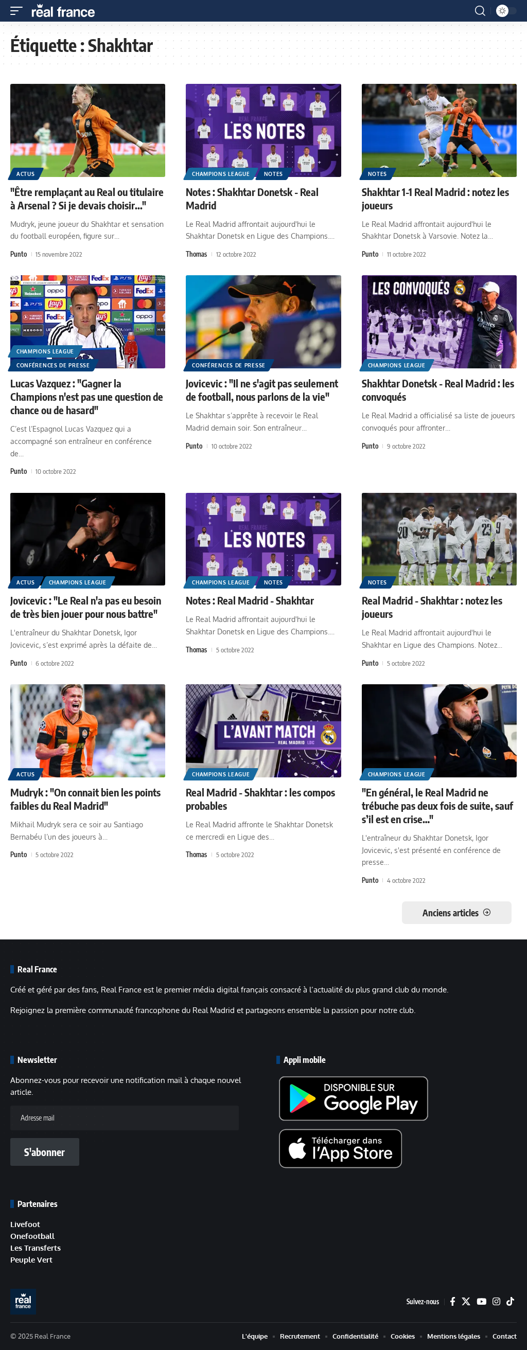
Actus (25, 174)
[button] (19, 11)
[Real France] (68, 11)
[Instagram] (496, 1301)
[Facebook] (452, 1301)
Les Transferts (35, 1248)
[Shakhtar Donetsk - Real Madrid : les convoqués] (439, 321)
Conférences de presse (53, 365)
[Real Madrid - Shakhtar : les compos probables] (263, 730)
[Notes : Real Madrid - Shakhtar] (263, 539)
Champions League (221, 174)
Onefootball (32, 1236)
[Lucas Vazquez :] (87, 321)
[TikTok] (510, 1301)
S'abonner (44, 1152)
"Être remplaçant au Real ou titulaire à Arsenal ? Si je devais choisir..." (87, 198)
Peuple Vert (31, 1260)
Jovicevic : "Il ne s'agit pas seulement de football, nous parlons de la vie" (262, 390)
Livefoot (25, 1224)
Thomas (196, 254)
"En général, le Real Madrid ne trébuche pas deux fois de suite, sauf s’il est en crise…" (437, 805)
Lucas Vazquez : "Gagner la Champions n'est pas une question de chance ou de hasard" (86, 396)
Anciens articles (451, 912)
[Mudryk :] (87, 730)
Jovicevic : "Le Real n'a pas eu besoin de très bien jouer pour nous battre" (85, 607)
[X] (466, 1301)
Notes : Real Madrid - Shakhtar (250, 600)
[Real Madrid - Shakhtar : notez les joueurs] (439, 539)
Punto (18, 254)
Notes (274, 174)
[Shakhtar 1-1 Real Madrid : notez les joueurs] (439, 130)
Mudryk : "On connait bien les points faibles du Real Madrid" (85, 799)
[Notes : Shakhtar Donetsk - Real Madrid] (263, 130)
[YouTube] (481, 1301)
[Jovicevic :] (263, 321)
